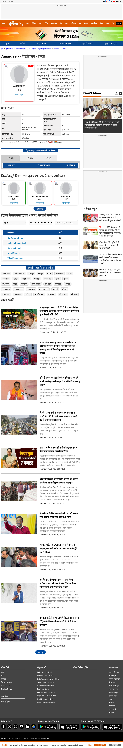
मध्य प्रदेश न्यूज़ (114, 686)
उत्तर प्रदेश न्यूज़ (114, 672)
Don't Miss (92, 93)
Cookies (5, 745)
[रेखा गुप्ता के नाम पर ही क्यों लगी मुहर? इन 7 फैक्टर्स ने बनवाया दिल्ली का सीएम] (19, 458)
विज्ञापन (3, 679)
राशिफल (73, 23)
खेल (61, 23)
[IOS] (104, 1)
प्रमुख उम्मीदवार (111, 43)
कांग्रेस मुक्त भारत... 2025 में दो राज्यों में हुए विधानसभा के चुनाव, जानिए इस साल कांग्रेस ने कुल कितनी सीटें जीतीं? (59, 311)
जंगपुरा (68, 284)
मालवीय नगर (39, 294)
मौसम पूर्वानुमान (5, 701)
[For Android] (91, 727)
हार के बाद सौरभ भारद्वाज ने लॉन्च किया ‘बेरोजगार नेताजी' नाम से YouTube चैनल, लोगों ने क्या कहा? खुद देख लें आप (58, 583)
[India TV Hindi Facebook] (109, 1)
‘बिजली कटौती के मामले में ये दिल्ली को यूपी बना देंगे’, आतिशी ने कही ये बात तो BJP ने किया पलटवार (59, 621)
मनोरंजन (54, 23)
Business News (43, 689)
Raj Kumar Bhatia (15, 238)
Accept (100, 745)
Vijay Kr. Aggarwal (15, 258)
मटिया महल (63, 294)
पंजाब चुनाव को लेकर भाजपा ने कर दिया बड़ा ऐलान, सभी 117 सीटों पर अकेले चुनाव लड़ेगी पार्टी (110, 217)
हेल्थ (101, 23)
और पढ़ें (40, 652)
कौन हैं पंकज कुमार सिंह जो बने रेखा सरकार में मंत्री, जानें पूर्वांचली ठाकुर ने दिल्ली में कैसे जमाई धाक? (60, 381)
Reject (115, 745)
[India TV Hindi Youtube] (114, 1)
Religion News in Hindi (46, 692)
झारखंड (111, 712)
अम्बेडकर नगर (19, 273)
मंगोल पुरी (51, 294)
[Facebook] (3, 726)
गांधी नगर (6, 284)
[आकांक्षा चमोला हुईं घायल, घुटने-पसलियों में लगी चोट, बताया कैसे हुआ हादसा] (90, 273)
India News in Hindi (44, 672)
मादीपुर (28, 294)
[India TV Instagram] (15, 726)
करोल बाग (31, 289)
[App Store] (69, 727)
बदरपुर (40, 273)
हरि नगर (48, 284)
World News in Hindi (45, 675)
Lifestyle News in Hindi (46, 702)
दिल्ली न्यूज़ (112, 675)
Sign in (118, 1)
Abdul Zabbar (13, 253)
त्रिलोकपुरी (19, 94)
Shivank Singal (14, 248)
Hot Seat (42, 43)
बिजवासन (6, 279)
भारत (40, 23)
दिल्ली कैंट (47, 279)
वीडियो (34, 23)
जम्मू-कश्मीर (112, 709)
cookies (89, 745)
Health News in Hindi (45, 699)
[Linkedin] (27, 726)
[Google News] (33, 726)
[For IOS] (112, 727)
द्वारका (66, 279)
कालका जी (6, 289)
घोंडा (15, 284)
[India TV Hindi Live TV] (119, 23)
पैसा (66, 23)
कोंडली (64, 289)
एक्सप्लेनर (94, 23)
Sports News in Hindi (45, 682)
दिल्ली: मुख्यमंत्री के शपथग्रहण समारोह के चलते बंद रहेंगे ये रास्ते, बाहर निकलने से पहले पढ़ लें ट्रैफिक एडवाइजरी (58, 416)
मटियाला (74, 294)
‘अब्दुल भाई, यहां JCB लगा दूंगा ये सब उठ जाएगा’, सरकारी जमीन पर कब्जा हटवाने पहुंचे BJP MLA (58, 548)
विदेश (46, 23)
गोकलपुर (24, 284)
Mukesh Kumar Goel (16, 243)
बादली (49, 273)
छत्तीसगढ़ (112, 706)
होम (27, 23)
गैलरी (86, 23)
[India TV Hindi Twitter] (111, 1)
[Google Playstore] (48, 727)
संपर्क (2, 672)
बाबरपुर (31, 273)
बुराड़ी (16, 279)
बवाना (70, 273)
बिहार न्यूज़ (112, 682)
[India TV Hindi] (16, 23)
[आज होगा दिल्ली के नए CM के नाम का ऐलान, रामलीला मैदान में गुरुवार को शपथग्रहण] (19, 491)
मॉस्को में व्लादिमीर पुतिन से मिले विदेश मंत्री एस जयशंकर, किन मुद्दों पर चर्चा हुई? (109, 245)
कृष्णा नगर (6, 294)
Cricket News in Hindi (45, 686)
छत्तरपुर (37, 279)
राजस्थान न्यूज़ (113, 692)
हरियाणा (111, 702)
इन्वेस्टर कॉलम (5, 686)
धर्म (80, 23)
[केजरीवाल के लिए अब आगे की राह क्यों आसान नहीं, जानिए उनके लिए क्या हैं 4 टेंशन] (19, 524)
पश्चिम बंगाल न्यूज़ (114, 679)
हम (2, 675)
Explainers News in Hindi (46, 696)
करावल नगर (19, 289)
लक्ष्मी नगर (17, 294)
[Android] (106, 1)
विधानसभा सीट (65, 43)
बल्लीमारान (59, 273)
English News (6, 689)
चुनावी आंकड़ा (88, 43)
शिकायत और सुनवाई (7, 682)
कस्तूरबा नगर (43, 289)
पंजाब (111, 699)
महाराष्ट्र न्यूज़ (113, 689)
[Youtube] (21, 726)
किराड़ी (55, 289)
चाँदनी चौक (26, 279)
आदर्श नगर (6, 273)
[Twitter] (9, 726)
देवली (57, 279)
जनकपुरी (58, 284)
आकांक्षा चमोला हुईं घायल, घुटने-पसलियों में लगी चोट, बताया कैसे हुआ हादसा (110, 272)
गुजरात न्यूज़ (113, 696)
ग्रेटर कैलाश (36, 284)
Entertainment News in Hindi (48, 679)
